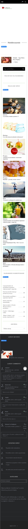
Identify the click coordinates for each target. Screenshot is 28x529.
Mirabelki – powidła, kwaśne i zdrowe (11, 179)
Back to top (13, 525)
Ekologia (5, 135)
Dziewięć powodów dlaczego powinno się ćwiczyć (9, 292)
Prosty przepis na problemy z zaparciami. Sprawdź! (9, 297)
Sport (4, 198)
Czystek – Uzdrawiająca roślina (8, 311)
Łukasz (16, 62)
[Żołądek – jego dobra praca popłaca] (6, 60)
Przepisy (5, 156)
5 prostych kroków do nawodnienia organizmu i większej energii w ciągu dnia (9, 287)
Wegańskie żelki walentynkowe (17, 357)
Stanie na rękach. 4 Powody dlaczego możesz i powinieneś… (9, 306)
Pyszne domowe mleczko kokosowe (14, 457)
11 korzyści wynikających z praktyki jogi (12, 200)
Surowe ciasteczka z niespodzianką (7, 301)
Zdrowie (5, 115)
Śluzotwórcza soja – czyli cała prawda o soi (12, 370)
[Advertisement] (14, 27)
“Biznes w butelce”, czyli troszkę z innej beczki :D (8, 316)
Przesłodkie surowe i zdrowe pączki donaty (13, 400)
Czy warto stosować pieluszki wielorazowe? (13, 137)
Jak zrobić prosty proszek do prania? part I (15, 469)
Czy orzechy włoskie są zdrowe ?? (11, 116)
